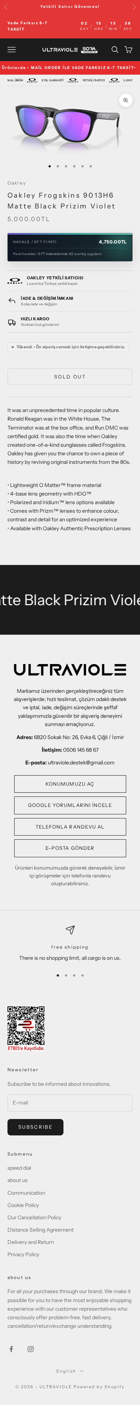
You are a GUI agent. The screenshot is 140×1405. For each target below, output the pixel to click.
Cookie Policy (23, 1205)
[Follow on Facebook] (11, 1349)
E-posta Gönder (70, 848)
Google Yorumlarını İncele (70, 805)
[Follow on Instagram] (30, 1349)
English (66, 1371)
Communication (26, 1192)
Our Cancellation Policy (34, 1217)
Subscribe (35, 1127)
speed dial (19, 1167)
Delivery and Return (30, 1242)
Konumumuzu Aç (70, 784)
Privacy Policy (23, 1254)
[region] (70, 943)
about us (17, 1180)
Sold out (70, 377)
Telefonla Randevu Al (70, 827)
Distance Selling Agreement (40, 1229)
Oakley (16, 183)
